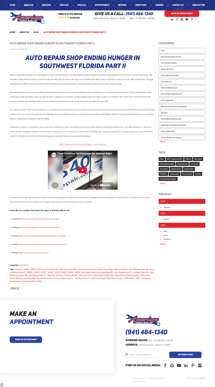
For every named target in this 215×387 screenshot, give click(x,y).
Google (172, 365)
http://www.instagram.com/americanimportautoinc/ (40, 227)
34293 (36, 272)
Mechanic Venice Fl (55, 275)
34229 (50, 272)
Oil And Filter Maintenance (171, 94)
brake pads (174, 174)
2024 (163, 213)
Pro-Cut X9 (187, 174)
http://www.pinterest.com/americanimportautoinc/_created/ (43, 236)
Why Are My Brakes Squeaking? (174, 106)
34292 (33, 269)
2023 (163, 225)
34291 (70, 272)
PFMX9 (163, 174)
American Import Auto (86, 269)
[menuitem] (12, 5)
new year (18, 269)
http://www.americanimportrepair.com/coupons (82, 144)
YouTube (186, 19)
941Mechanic (129, 278)
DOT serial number (174, 159)
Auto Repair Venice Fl (123, 272)
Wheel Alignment (168, 131)
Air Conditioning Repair (170, 75)
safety (188, 159)
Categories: (167, 43)
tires (162, 159)
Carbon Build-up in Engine (171, 138)
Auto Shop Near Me (31, 278)
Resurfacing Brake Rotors (171, 57)
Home (12, 5)
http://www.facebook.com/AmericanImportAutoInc (40, 219)
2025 (163, 201)
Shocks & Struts (167, 69)
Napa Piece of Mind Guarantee (127, 275)
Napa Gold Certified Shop (104, 275)
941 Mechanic (46, 278)
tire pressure (182, 164)
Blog (36, 32)
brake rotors (176, 169)
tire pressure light (167, 164)
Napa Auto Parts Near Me (47, 269)
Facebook (176, 19)
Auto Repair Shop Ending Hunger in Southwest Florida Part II (74, 32)
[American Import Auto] (27, 18)
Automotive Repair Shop (32, 281)
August (166, 219)
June (165, 235)
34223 (57, 272)
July (165, 231)
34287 (64, 272)
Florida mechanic (71, 275)
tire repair (164, 169)
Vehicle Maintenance (169, 88)
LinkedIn (171, 19)
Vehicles (64, 5)
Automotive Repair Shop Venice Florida (107, 278)
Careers (159, 5)
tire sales (194, 164)
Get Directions (185, 355)
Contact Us (178, 5)
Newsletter (198, 5)
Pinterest (191, 19)
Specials (81, 5)
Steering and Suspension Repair (173, 125)
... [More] (162, 142)
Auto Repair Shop (88, 272)
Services (46, 5)
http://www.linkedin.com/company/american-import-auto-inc (43, 244)
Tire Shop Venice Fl (82, 278)
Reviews (122, 5)
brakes (198, 174)
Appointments (102, 5)
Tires (163, 51)
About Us (28, 5)
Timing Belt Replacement (171, 119)
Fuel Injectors (166, 82)
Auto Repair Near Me (104, 272)
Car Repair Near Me (141, 272)
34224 (77, 272)
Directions (140, 5)
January (166, 207)
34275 (43, 272)
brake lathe (188, 169)
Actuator (164, 113)
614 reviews (75, 18)
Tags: (162, 152)
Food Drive (23, 265)
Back (15, 288)
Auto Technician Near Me (139, 269)
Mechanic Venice (121, 269)
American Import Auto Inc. (63, 278)
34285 (26, 269)
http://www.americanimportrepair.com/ (34, 253)
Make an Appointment (182, 14)
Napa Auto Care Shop (67, 269)
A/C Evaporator (167, 100)
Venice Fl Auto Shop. (105, 269)
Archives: (165, 194)
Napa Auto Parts (86, 275)
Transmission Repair (169, 63)
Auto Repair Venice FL (37, 275)
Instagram (181, 19)
